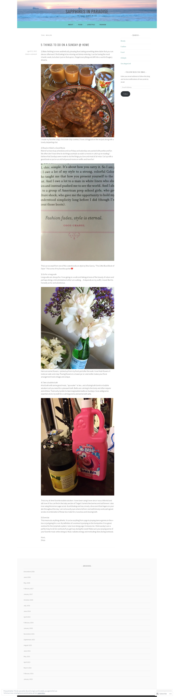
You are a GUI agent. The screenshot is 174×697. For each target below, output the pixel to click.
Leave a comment (31, 54)
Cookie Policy (41, 693)
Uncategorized (126, 63)
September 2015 (29, 640)
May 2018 (27, 583)
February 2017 (28, 589)
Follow (125, 94)
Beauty (123, 41)
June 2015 (27, 651)
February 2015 (28, 673)
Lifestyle (91, 25)
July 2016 (27, 606)
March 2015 (27, 668)
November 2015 (29, 634)
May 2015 (27, 656)
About (70, 25)
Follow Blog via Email (135, 72)
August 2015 (28, 645)
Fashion (103, 25)
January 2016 (28, 628)
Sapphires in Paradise (87, 11)
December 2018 (29, 571)
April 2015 (27, 662)
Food (80, 25)
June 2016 (27, 611)
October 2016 (28, 600)
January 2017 (28, 594)
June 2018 (27, 577)
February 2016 (28, 623)
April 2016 (27, 617)
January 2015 (28, 679)
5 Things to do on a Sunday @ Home (65, 45)
